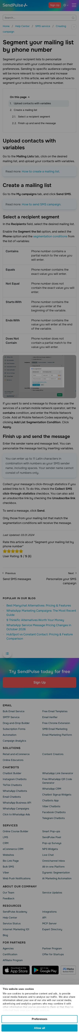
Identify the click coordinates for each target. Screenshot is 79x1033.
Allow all (39, 1028)
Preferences (39, 1018)
